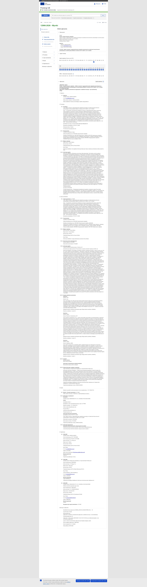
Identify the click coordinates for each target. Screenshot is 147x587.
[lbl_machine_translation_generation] (73, 73)
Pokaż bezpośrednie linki (49, 39)
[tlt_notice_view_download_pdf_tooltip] (60, 69)
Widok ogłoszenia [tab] (44, 29)
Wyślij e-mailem (47, 44)
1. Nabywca (44, 51)
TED (41, 22)
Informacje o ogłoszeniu (47, 66)
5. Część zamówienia (46, 57)
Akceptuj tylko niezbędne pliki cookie (98, 580)
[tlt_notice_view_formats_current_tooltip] (103, 81)
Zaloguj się (98, 3)
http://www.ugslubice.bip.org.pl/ (79, 452)
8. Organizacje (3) (45, 63)
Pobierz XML (46, 37)
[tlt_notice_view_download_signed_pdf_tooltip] (93, 62)
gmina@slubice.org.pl (67, 45)
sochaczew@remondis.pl (71, 497)
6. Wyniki (44, 60)
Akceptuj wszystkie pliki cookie (83, 580)
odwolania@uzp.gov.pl (70, 474)
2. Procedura (44, 54)
